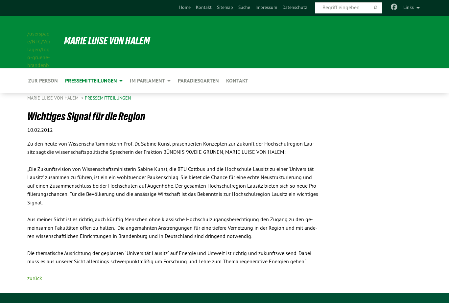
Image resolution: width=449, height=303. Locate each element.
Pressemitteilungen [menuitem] (91, 80)
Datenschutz (294, 8)
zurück (34, 278)
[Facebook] (394, 8)
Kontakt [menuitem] (237, 80)
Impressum (266, 8)
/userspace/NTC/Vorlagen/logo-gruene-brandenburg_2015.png (38, 42)
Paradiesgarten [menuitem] (198, 80)
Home (185, 8)
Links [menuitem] (408, 8)
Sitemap (225, 8)
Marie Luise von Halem (107, 41)
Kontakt (204, 8)
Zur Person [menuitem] (43, 80)
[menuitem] (185, 8)
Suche (244, 8)
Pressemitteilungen (108, 98)
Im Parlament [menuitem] (147, 80)
